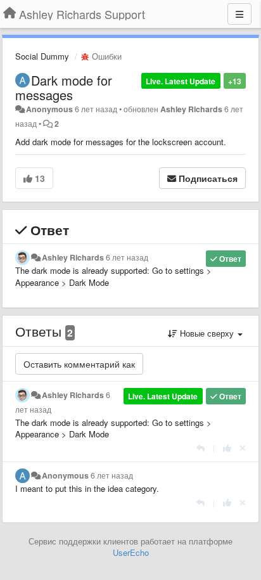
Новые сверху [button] (206, 333)
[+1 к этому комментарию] (227, 448)
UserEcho (131, 552)
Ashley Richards (191, 109)
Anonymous (49, 109)
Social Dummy (42, 56)
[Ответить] (200, 448)
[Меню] (239, 14)
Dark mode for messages (63, 87)
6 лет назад (127, 257)
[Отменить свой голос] (242, 448)
